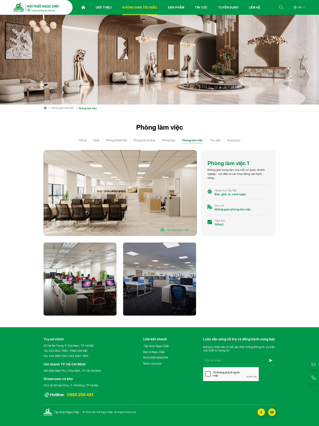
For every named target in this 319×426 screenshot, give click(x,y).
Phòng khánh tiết (116, 140)
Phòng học (234, 140)
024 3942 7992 (58, 350)
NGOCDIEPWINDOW (155, 357)
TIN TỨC (201, 7)
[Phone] (313, 377)
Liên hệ (254, 7)
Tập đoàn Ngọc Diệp (156, 346)
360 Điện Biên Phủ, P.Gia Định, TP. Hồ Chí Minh (72, 370)
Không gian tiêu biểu (139, 7)
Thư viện (215, 140)
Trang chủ (83, 7)
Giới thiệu (104, 7)
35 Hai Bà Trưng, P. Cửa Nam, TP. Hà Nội (69, 345)
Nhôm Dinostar (152, 363)
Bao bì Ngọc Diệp (154, 351)
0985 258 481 (78, 350)
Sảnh (96, 140)
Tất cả (82, 140)
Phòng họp (168, 140)
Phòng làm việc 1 (228, 163)
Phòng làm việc (192, 140)
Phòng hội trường (144, 140)
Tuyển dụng (228, 7)
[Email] (313, 364)
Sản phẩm (176, 7)
